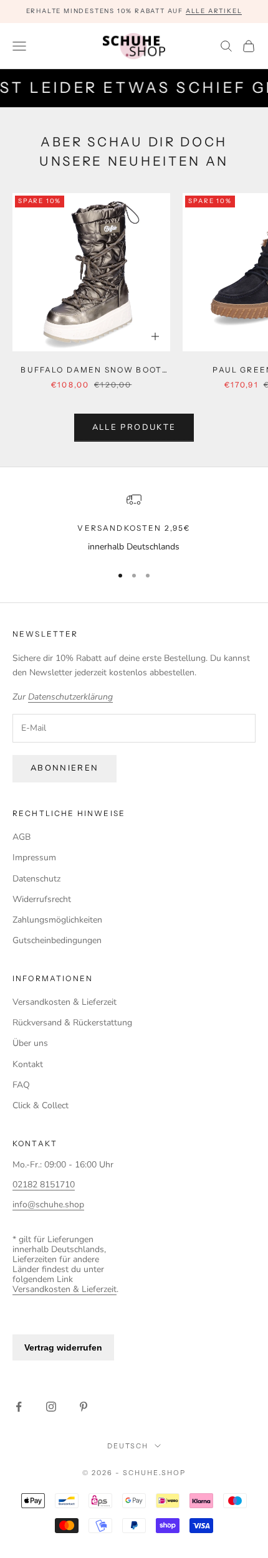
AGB (21, 837)
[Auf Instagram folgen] (51, 1406)
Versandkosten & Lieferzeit (64, 1002)
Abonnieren (64, 768)
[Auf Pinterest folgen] (83, 1406)
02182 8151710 (43, 1184)
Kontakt (27, 1064)
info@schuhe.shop (48, 1204)
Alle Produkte (134, 427)
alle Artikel (214, 11)
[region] (134, 523)
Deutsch (128, 1446)
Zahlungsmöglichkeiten (57, 920)
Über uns (30, 1043)
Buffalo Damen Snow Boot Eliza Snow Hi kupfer (91, 370)
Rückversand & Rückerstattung (72, 1022)
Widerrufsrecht (41, 899)
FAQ (21, 1085)
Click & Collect (40, 1105)
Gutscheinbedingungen (57, 940)
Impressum (34, 857)
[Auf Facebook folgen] (18, 1406)
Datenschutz (36, 879)
